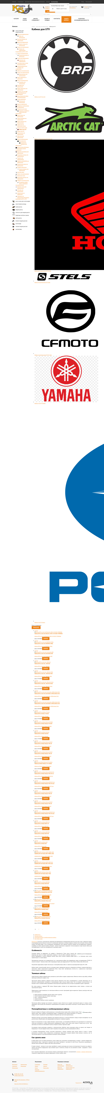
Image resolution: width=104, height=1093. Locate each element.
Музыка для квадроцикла (23, 58)
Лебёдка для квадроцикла (23, 70)
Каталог (16, 18)
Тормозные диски (21, 175)
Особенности (37, 934)
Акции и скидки (47, 19)
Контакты (57, 18)
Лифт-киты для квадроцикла (20, 136)
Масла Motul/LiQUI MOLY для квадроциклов (22, 96)
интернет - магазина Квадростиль (84, 1051)
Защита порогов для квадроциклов (21, 122)
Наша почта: (16, 1083)
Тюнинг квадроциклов (21, 226)
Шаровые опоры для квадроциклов (21, 187)
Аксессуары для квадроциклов (20, 31)
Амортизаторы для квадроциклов (23, 75)
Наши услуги (25, 19)
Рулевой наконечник (22, 167)
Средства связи (20, 172)
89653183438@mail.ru (71, 7)
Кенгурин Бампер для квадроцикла (22, 39)
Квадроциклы (19, 209)
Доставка (45, 1064)
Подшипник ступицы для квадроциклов (22, 155)
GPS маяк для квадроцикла (20, 190)
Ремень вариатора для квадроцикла (22, 89)
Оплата (48, 1)
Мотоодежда (15, 1068)
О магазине (20, 1)
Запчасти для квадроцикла (23, 212)
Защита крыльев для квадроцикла (21, 119)
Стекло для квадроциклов (23, 174)
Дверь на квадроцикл (22, 104)
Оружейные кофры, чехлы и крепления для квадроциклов (22, 184)
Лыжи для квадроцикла (22, 139)
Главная (14, 1)
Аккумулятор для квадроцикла (21, 133)
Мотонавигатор (22, 141)
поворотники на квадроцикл (21, 193)
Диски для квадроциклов (61, 1065)
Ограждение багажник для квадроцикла (21, 144)
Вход (83, 1)
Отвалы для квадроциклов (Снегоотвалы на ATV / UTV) (22, 50)
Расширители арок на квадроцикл (24, 55)
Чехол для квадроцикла (22, 80)
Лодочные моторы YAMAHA (22, 215)
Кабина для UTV (22, 129)
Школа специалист (35, 19)
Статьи (36, 1068)
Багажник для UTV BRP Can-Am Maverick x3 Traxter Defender (21, 93)
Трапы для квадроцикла (22, 53)
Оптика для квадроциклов (23, 72)
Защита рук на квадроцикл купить (21, 125)
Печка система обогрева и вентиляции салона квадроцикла (22, 149)
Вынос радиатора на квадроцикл (21, 78)
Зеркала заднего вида (22, 127)
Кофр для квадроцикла (22, 36)
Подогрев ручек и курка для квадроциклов (22, 63)
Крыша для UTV (20, 131)
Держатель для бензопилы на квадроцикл (23, 106)
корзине (86, 6)
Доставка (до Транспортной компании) (35, 1)
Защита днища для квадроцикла (23, 44)
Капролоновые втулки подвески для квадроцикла (21, 68)
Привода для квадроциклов (20, 158)
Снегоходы (18, 223)
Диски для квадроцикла (22, 42)
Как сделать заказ (38, 938)
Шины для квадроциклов (22, 34)
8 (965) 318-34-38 (18, 1075)
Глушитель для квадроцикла (22, 83)
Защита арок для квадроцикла (21, 116)
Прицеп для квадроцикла (23, 47)
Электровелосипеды (21, 204)
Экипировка (19, 229)
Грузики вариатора (21, 99)
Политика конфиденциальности (81, 19)
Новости (45, 1066)
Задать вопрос (66, 19)
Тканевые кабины (38, 936)
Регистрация (89, 1)
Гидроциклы (19, 207)
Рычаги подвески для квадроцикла (23, 169)
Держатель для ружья (22, 109)
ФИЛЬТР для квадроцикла (23, 180)
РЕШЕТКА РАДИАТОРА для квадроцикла (23, 161)
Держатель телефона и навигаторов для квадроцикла (22, 112)
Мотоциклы (19, 218)
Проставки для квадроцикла (20, 86)
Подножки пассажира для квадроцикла (23, 152)
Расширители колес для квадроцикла (22, 165)
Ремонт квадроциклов (21, 221)
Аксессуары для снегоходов (23, 201)
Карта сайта (46, 1068)
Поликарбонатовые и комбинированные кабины (45, 937)
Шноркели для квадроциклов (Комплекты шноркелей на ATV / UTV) (22, 198)
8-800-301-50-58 (18, 1074)
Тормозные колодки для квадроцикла (22, 178)
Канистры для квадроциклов (22, 60)
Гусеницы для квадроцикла (22, 101)
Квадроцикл (34, 941)
